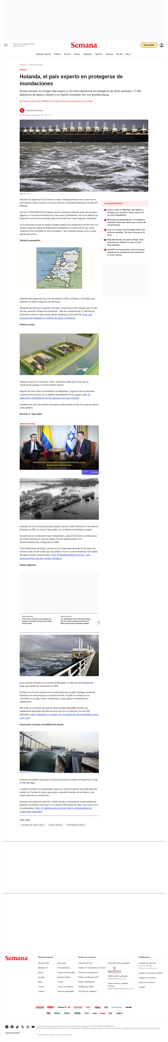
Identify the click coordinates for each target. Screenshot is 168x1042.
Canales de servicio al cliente (151, 973)
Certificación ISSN (85, 987)
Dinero (41, 972)
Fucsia (41, 987)
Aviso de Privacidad (15, 1033)
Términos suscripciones (88, 972)
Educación (62, 963)
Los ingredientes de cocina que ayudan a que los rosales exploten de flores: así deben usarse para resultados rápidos (76, 621)
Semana (23, 65)
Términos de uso (85, 963)
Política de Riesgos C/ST (88, 977)
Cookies (142, 987)
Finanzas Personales (66, 972)
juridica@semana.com (117, 979)
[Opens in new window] (12, 1027)
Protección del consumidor (119, 963)
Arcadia (41, 977)
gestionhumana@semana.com (120, 989)
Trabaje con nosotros (147, 978)
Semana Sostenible (66, 991)
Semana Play (43, 963)
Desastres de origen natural (32, 825)
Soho (40, 982)
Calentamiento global (75, 825)
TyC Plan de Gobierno (87, 991)
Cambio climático (55, 825)
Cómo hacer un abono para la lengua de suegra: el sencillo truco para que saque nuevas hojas (37, 621)
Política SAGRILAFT (86, 982)
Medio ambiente (36, 65)
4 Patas (41, 991)
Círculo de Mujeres (65, 987)
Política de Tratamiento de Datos (91, 968)
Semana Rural (64, 977)
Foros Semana (64, 968)
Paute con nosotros (147, 982)
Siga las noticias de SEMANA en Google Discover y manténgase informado (57, 101)
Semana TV (43, 968)
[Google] (6, 1027)
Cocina (60, 982)
